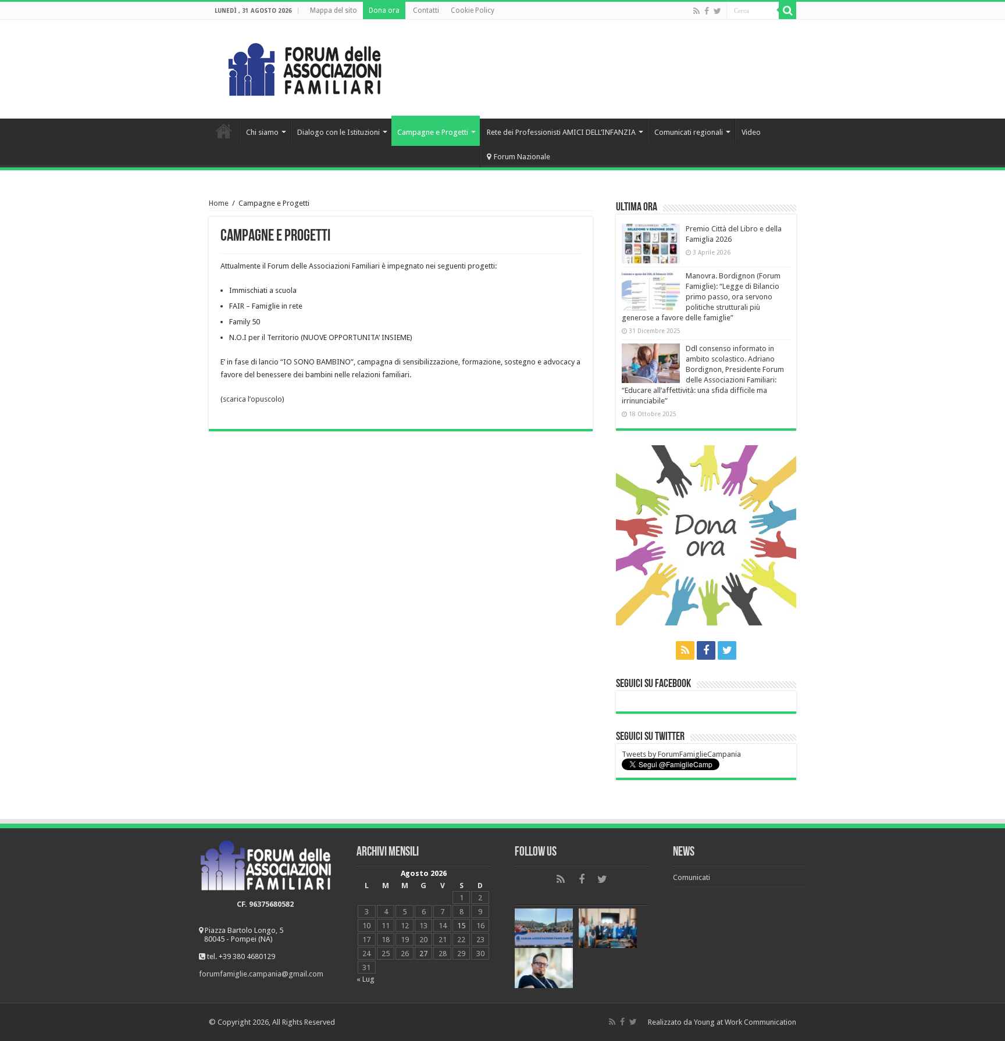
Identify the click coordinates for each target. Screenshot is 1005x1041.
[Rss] (696, 11)
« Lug (366, 979)
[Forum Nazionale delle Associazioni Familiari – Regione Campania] (305, 67)
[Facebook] (706, 11)
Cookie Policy (472, 10)
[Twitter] (717, 11)
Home (224, 131)
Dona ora (384, 10)
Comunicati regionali (688, 132)
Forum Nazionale (522, 156)
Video (751, 132)
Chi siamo (262, 132)
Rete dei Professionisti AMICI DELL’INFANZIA (561, 132)
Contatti (426, 10)
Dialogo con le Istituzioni (338, 132)
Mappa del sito (333, 10)
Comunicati (691, 877)
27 (423, 953)
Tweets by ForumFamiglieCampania (681, 754)
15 (461, 925)
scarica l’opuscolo (252, 399)
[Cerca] (787, 10)
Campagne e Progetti (432, 132)
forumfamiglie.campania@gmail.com (261, 974)
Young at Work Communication (745, 1022)
